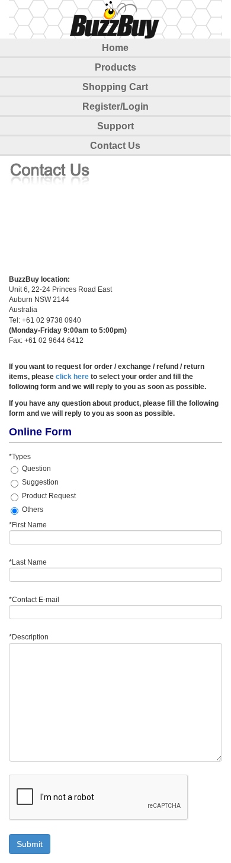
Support (115, 126)
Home (115, 48)
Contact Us (115, 146)
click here (72, 376)
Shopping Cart (115, 87)
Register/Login (115, 106)
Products (115, 67)
